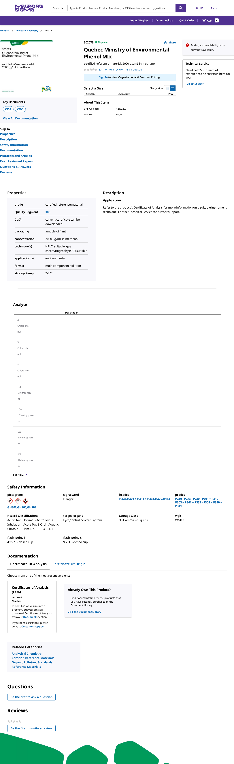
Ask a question (135, 69)
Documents (30, 617)
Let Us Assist (195, 84)
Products (5, 30)
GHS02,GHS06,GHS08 (21, 507)
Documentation (11, 150)
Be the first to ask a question (31, 697)
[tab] (8, 30)
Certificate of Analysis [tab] (28, 564)
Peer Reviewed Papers (16, 161)
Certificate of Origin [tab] (69, 564)
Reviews (6, 172)
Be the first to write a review (33, 729)
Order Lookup (164, 20)
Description (8, 139)
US (201, 8)
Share (172, 42)
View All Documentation (20, 118)
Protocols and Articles (16, 156)
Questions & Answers (15, 167)
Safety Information (14, 145)
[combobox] (118, 8)
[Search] (181, 8)
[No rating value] (91, 69)
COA (8, 109)
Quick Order (186, 20)
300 (47, 212)
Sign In (103, 77)
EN (212, 8)
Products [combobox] (57, 8)
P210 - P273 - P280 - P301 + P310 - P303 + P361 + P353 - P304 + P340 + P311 (198, 502)
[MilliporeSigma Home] (29, 8)
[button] (139, 20)
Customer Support (32, 626)
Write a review (114, 69)
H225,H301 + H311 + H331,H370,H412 (144, 499)
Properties (7, 134)
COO (20, 109)
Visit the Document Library (84, 612)
